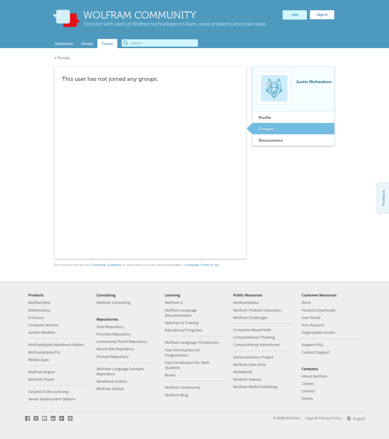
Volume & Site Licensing (48, 391)
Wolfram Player (41, 379)
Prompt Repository (113, 356)
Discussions (271, 140)
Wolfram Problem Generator (257, 310)
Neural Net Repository (115, 348)
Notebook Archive (112, 381)
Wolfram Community (182, 387)
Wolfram (293, 418)
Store (306, 302)
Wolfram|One (39, 302)
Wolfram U (174, 302)
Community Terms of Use (201, 265)
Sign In (322, 15)
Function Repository (114, 334)
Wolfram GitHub (110, 388)
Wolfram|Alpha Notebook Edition (56, 344)
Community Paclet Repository (122, 341)
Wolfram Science (247, 379)
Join (294, 15)
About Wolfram (314, 376)
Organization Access (318, 332)
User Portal (311, 317)
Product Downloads (318, 310)
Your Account (313, 324)
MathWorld (242, 371)
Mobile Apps (38, 359)
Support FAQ (312, 344)
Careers (308, 383)
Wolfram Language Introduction (192, 342)
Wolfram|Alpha (246, 302)
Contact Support (316, 352)
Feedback (384, 198)
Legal (309, 418)
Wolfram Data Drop (249, 364)
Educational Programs (183, 330)
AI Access (36, 317)
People (62, 57)
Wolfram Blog (176, 394)
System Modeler (42, 332)
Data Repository (110, 326)
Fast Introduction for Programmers (182, 352)
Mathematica (39, 310)
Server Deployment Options (51, 398)
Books (170, 375)
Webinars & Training (181, 322)
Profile (265, 117)
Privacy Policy (330, 418)
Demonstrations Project (253, 357)
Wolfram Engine (41, 371)
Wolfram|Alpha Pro (44, 352)
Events (307, 398)
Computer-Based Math (252, 329)
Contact (308, 390)
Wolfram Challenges (250, 317)
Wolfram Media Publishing (255, 386)
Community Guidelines (106, 265)
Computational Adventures (256, 344)
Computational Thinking (254, 337)
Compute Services (43, 324)
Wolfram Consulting (113, 302)
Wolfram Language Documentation (181, 313)
